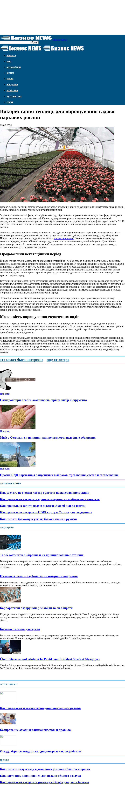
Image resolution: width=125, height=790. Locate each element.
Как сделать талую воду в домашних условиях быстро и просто (45, 769)
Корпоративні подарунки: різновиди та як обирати (36, 608)
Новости (11, 55)
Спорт (10, 102)
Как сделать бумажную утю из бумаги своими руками (38, 519)
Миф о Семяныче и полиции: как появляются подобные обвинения (48, 437)
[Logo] (21, 51)
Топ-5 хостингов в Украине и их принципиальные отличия (41, 555)
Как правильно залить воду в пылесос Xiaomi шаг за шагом (42, 505)
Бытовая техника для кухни (20, 629)
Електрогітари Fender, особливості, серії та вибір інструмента (43, 400)
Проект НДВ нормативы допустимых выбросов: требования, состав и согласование (59, 475)
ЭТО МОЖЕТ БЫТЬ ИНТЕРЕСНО (21, 360)
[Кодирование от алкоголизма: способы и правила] (8, 723)
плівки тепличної (63, 238)
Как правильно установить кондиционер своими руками (40, 708)
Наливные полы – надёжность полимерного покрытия (39, 576)
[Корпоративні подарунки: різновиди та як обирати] (10, 601)
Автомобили (14, 67)
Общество (12, 84)
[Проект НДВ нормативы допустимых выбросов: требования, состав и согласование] (17, 465)
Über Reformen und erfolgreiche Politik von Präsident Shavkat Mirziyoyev (50, 659)
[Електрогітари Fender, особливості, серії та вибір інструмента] (17, 390)
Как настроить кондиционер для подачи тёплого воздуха (40, 775)
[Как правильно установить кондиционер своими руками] (8, 702)
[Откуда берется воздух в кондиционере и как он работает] (8, 745)
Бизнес (10, 72)
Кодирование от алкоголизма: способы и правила (35, 730)
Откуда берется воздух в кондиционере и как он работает (40, 751)
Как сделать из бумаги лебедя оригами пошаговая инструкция (44, 492)
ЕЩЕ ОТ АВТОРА (58, 360)
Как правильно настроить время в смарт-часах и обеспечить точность (50, 499)
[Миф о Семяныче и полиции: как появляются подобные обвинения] (17, 428)
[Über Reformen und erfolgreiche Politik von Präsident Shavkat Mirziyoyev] (10, 652)
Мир (9, 61)
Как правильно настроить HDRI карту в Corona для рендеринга (46, 512)
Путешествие (14, 96)
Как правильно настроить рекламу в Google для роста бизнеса (44, 782)
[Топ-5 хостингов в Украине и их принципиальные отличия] (10, 548)
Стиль (10, 78)
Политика (12, 90)
